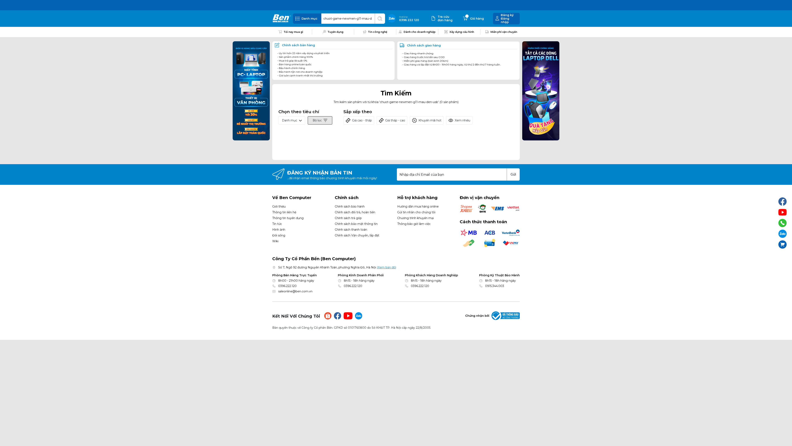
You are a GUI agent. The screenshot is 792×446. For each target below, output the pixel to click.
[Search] (380, 18)
